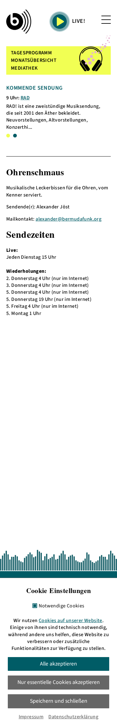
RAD (25, 97)
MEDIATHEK (24, 68)
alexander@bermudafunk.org (68, 219)
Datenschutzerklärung (73, 716)
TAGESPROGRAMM (31, 52)
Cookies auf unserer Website (70, 620)
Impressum (31, 716)
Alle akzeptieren (58, 664)
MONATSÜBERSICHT (33, 60)
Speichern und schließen (58, 701)
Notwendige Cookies (61, 606)
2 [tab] (15, 135)
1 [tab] (8, 135)
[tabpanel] (55, 107)
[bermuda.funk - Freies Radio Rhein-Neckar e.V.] (18, 21)
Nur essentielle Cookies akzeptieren (58, 682)
